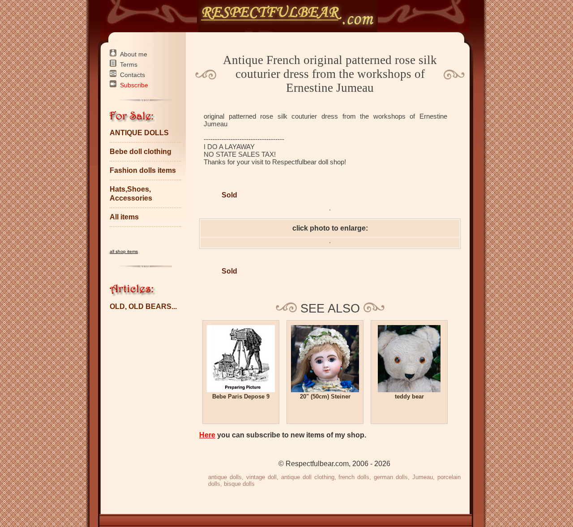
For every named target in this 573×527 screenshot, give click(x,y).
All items (124, 217)
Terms (128, 64)
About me (133, 54)
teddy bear (409, 396)
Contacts (132, 74)
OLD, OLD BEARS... (143, 306)
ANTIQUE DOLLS (139, 133)
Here (207, 435)
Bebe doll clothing (140, 151)
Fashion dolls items (143, 170)
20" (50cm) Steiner (325, 396)
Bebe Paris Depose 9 (240, 396)
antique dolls (225, 477)
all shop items (124, 251)
